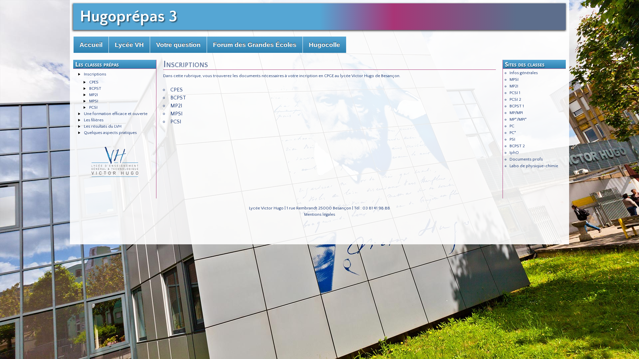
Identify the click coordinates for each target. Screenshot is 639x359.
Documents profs (526, 159)
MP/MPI (516, 112)
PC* (513, 132)
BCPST (95, 88)
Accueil (91, 44)
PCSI (93, 107)
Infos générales (524, 72)
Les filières (94, 120)
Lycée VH (129, 44)
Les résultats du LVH (102, 126)
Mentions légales (319, 214)
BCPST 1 (517, 106)
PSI (512, 139)
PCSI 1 (515, 92)
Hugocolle (324, 44)
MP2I (93, 94)
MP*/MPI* (518, 119)
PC (512, 126)
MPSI (93, 101)
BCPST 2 (517, 146)
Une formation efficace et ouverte (115, 113)
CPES (94, 82)
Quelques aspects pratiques (110, 132)
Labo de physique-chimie (534, 166)
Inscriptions (95, 74)
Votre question (178, 44)
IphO (514, 152)
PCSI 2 (515, 99)
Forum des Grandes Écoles (255, 44)
